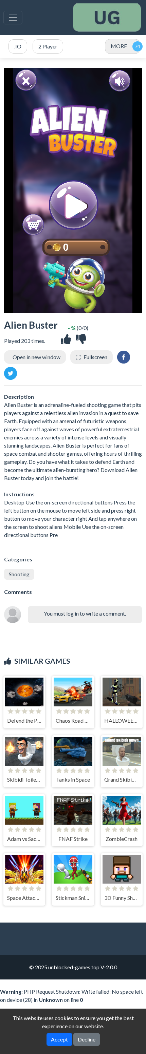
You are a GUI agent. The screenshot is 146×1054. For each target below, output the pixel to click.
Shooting (19, 574)
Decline (86, 1039)
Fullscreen (95, 357)
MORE (119, 46)
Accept (59, 1039)
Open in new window (36, 357)
